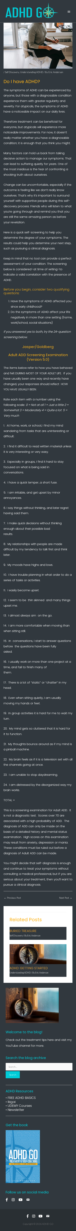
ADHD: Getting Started (29, 968)
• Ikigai (11, 1102)
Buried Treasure (23, 931)
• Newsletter (15, 1110)
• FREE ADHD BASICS (21, 1098)
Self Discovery (12, 72)
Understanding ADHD (31, 72)
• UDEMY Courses (19, 1105)
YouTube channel (18, 1046)
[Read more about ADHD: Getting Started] (38, 953)
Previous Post (12, 897)
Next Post (65, 897)
